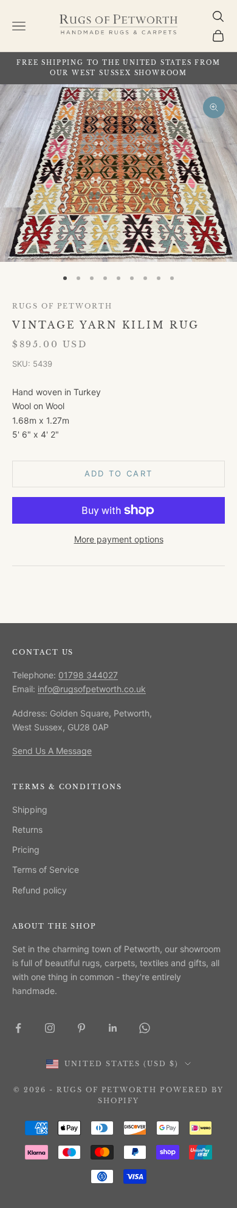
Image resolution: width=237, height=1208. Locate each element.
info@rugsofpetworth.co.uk (92, 689)
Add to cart (118, 473)
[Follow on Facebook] (18, 1028)
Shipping (29, 809)
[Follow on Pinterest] (81, 1028)
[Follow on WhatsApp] (145, 1028)
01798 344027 (88, 675)
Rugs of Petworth (62, 306)
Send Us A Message (52, 751)
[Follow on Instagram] (50, 1028)
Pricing (26, 849)
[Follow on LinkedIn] (113, 1028)
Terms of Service (45, 869)
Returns (27, 829)
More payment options (118, 539)
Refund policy (39, 890)
